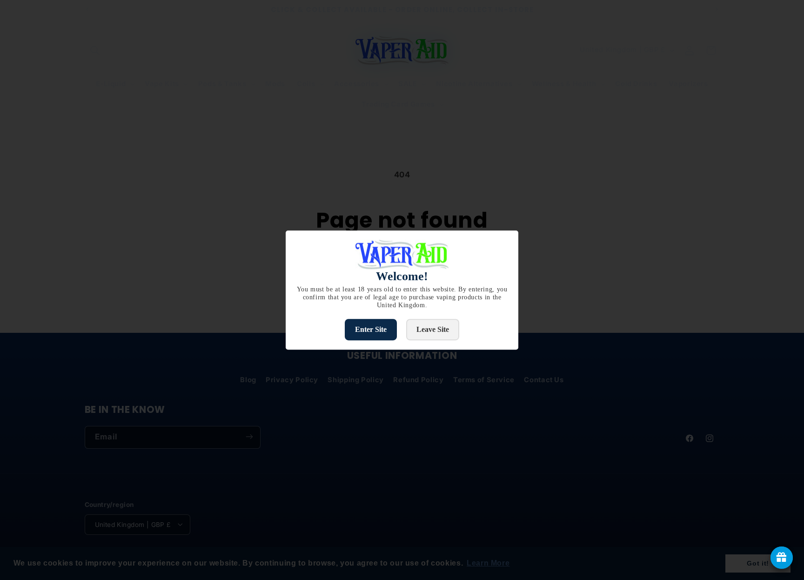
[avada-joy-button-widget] (781, 557)
